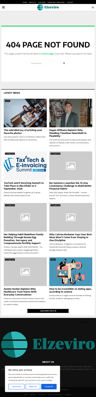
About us (32, 2)
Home (25, 2)
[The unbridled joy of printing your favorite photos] (25, 113)
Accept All (49, 387)
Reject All (32, 387)
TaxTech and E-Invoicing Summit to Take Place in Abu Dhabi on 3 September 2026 (24, 185)
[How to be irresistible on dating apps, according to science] (70, 271)
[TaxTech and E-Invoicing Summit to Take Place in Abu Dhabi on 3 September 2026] (25, 165)
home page (48, 53)
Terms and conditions (56, 2)
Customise (16, 387)
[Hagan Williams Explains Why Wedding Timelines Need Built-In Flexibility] (70, 113)
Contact (70, 2)
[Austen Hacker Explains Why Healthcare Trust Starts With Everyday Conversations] (25, 271)
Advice (8, 101)
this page (82, 322)
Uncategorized (55, 101)
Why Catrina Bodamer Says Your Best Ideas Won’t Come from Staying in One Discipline (70, 237)
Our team (41, 2)
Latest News (12, 92)
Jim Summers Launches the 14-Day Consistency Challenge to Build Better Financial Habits (70, 185)
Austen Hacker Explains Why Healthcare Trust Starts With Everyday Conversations (20, 291)
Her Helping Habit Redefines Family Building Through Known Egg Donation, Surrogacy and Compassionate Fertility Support (24, 238)
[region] (32, 379)
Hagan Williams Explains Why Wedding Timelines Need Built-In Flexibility (67, 133)
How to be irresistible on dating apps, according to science (70, 290)
